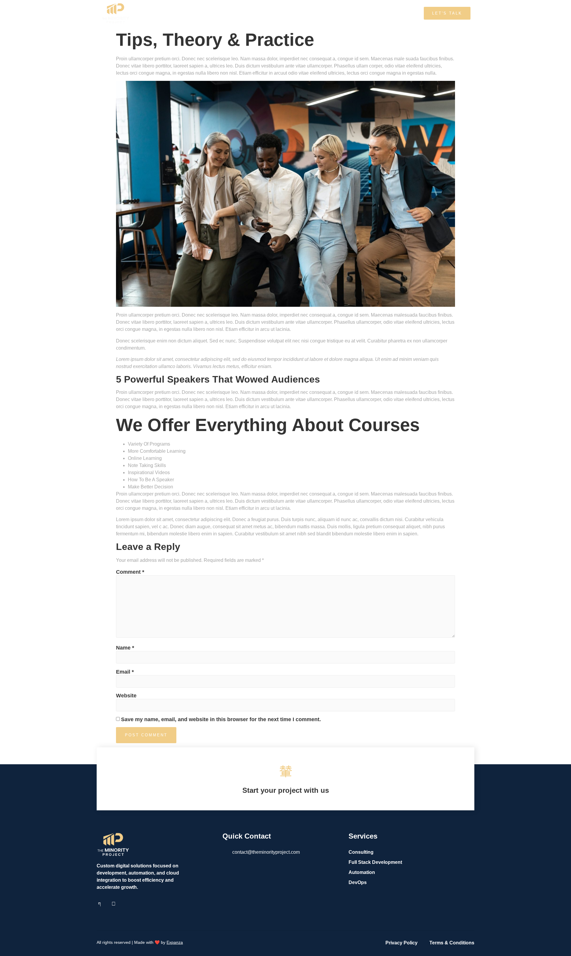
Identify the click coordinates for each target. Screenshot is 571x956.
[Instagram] (113, 903)
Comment (130, 572)
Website (126, 695)
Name (125, 647)
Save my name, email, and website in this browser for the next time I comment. (221, 719)
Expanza (175, 942)
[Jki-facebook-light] (99, 903)
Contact (316, 13)
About (256, 13)
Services (285, 13)
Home (231, 13)
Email (125, 671)
